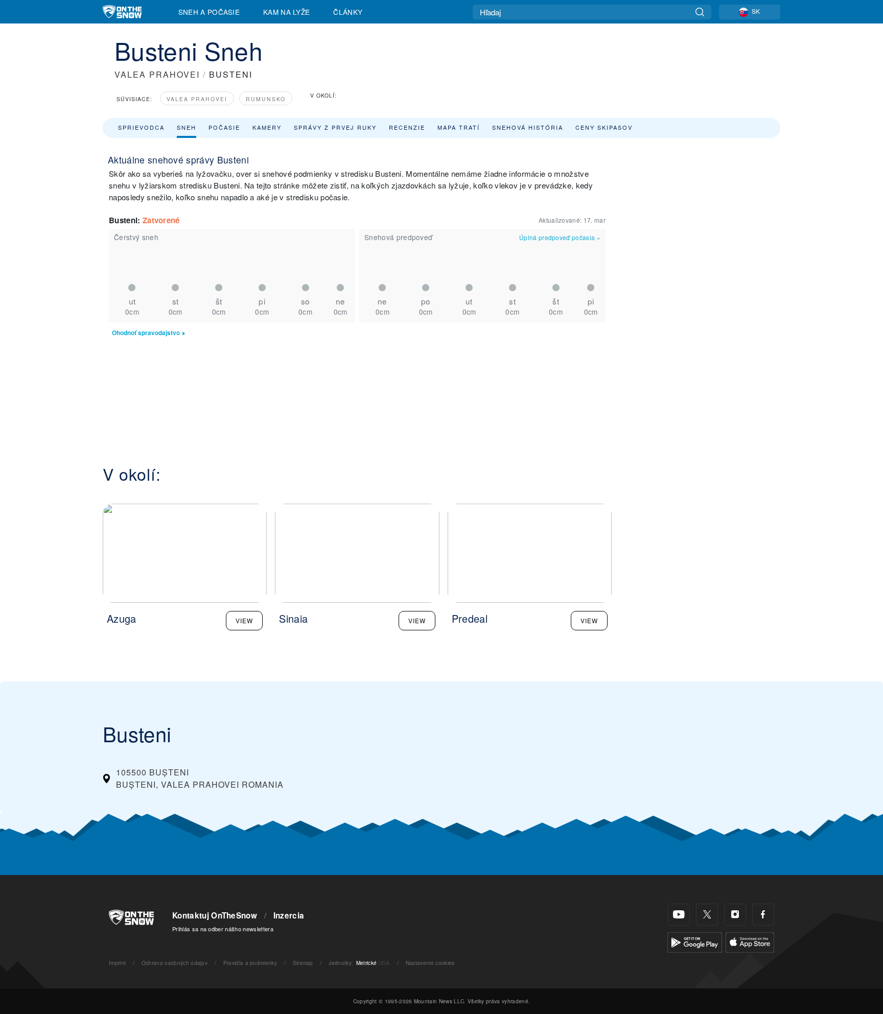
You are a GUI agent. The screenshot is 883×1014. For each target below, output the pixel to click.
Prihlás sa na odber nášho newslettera (222, 929)
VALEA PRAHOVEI (157, 74)
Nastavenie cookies (430, 962)
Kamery (267, 127)
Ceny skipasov (604, 127)
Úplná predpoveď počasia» (559, 237)
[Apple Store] (750, 941)
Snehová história (527, 127)
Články (347, 12)
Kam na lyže (286, 12)
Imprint (117, 962)
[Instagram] (735, 915)
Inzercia (289, 915)
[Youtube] (679, 915)
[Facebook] (763, 915)
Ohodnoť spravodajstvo (146, 332)
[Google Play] (694, 941)
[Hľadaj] (699, 12)
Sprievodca (141, 127)
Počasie (224, 127)
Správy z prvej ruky (335, 127)
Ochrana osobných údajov (174, 962)
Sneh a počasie (209, 12)
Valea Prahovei (197, 99)
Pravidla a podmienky (250, 962)
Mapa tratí (458, 127)
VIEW (244, 620)
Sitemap (303, 962)
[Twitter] (707, 915)
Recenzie (407, 127)
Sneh (186, 127)
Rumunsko (266, 99)
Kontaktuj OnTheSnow (214, 915)
